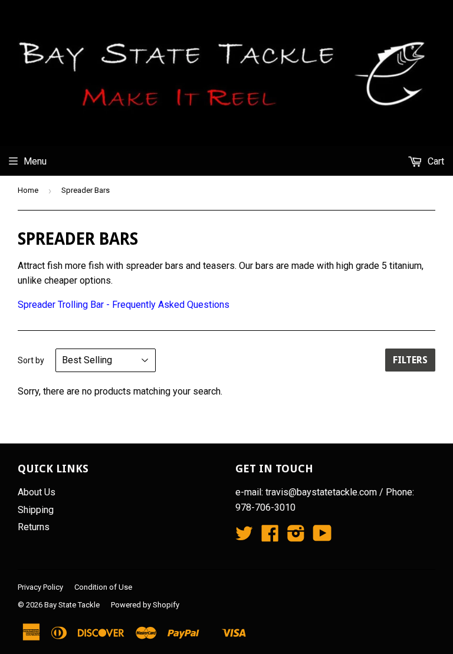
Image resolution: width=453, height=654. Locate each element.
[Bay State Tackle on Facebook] (270, 537)
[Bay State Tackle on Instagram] (296, 537)
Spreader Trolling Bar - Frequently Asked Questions (123, 304)
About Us (36, 492)
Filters (410, 360)
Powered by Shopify (145, 604)
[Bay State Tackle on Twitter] (244, 537)
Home (28, 190)
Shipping (36, 509)
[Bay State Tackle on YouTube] (322, 537)
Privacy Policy (40, 587)
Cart (434, 161)
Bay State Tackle (72, 604)
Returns (34, 527)
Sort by (31, 360)
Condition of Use (103, 587)
